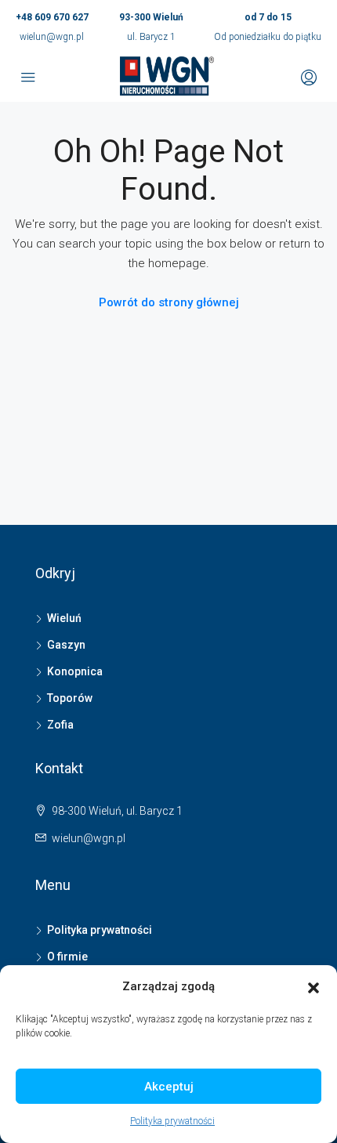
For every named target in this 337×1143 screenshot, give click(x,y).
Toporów (69, 698)
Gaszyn (66, 644)
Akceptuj (169, 1087)
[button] (313, 987)
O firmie (67, 956)
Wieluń (64, 618)
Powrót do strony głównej (169, 302)
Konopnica (75, 671)
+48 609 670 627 (52, 17)
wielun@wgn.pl (52, 36)
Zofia (60, 724)
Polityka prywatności (172, 1121)
